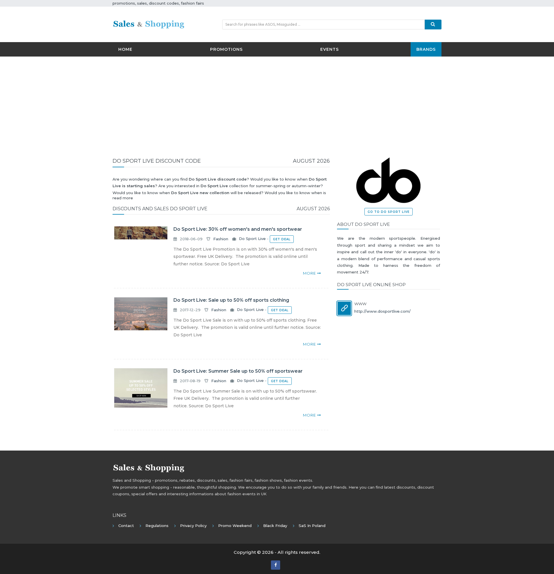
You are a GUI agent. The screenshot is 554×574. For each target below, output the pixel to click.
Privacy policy (193, 525)
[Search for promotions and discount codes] (433, 24)
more (310, 273)
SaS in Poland (312, 525)
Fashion (220, 239)
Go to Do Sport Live (388, 212)
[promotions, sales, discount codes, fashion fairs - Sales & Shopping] (149, 24)
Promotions (226, 49)
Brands (426, 49)
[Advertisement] (277, 102)
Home (125, 49)
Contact (126, 525)
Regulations (157, 525)
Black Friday (275, 525)
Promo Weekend (235, 525)
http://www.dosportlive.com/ (382, 311)
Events (329, 49)
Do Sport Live (252, 239)
